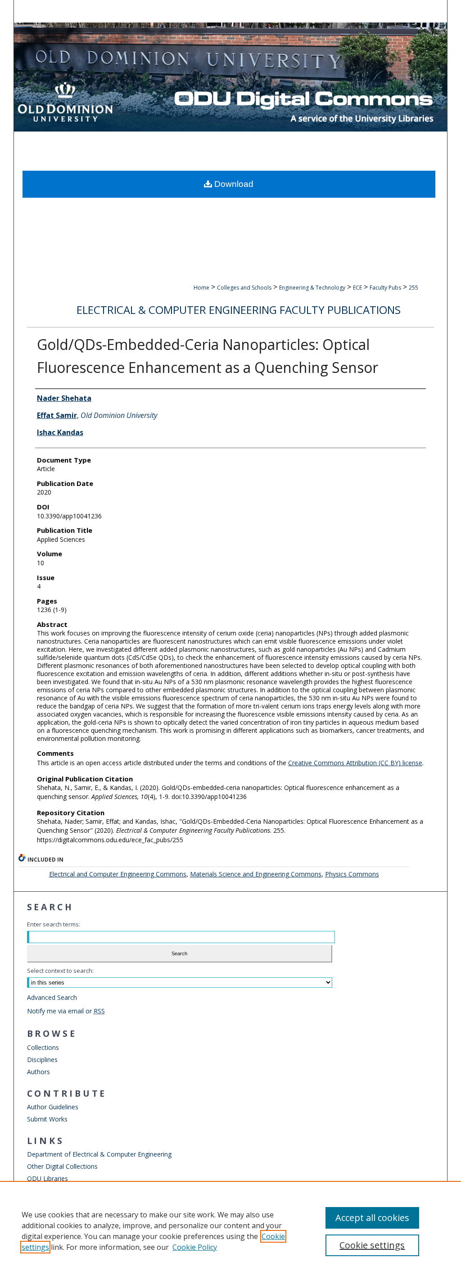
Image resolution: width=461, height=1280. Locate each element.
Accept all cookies (372, 1218)
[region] (230, 1230)
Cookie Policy (194, 1247)
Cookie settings (372, 1245)
